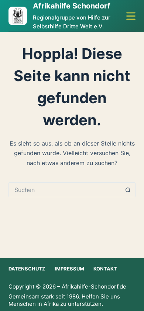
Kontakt (105, 269)
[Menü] (131, 16)
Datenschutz (26, 269)
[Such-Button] (128, 189)
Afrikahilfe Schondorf (71, 5)
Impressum (69, 269)
